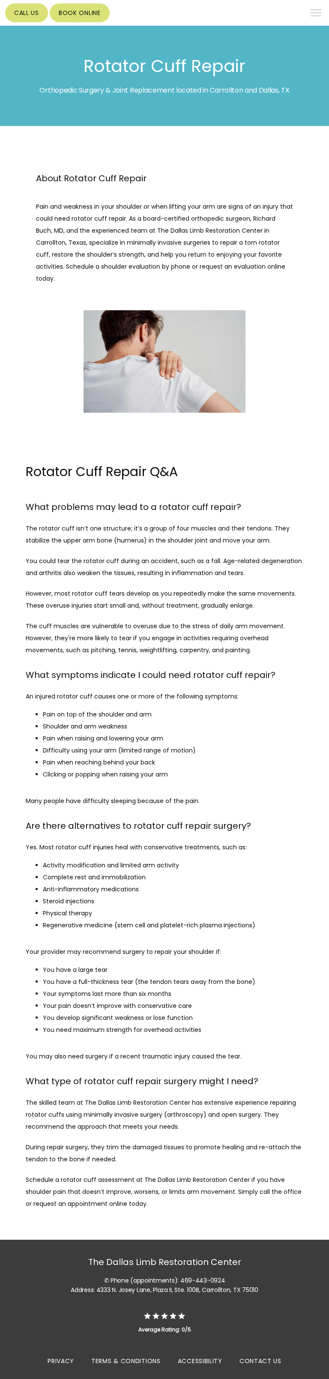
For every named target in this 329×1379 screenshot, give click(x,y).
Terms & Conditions (126, 1361)
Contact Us (260, 1361)
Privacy (61, 1361)
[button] (316, 13)
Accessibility (200, 1361)
